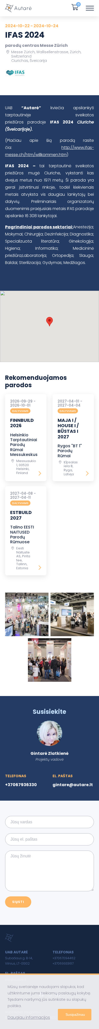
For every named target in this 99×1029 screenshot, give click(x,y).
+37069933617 (63, 963)
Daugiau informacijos (29, 1017)
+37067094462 (64, 958)
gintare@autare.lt (73, 785)
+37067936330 (21, 785)
